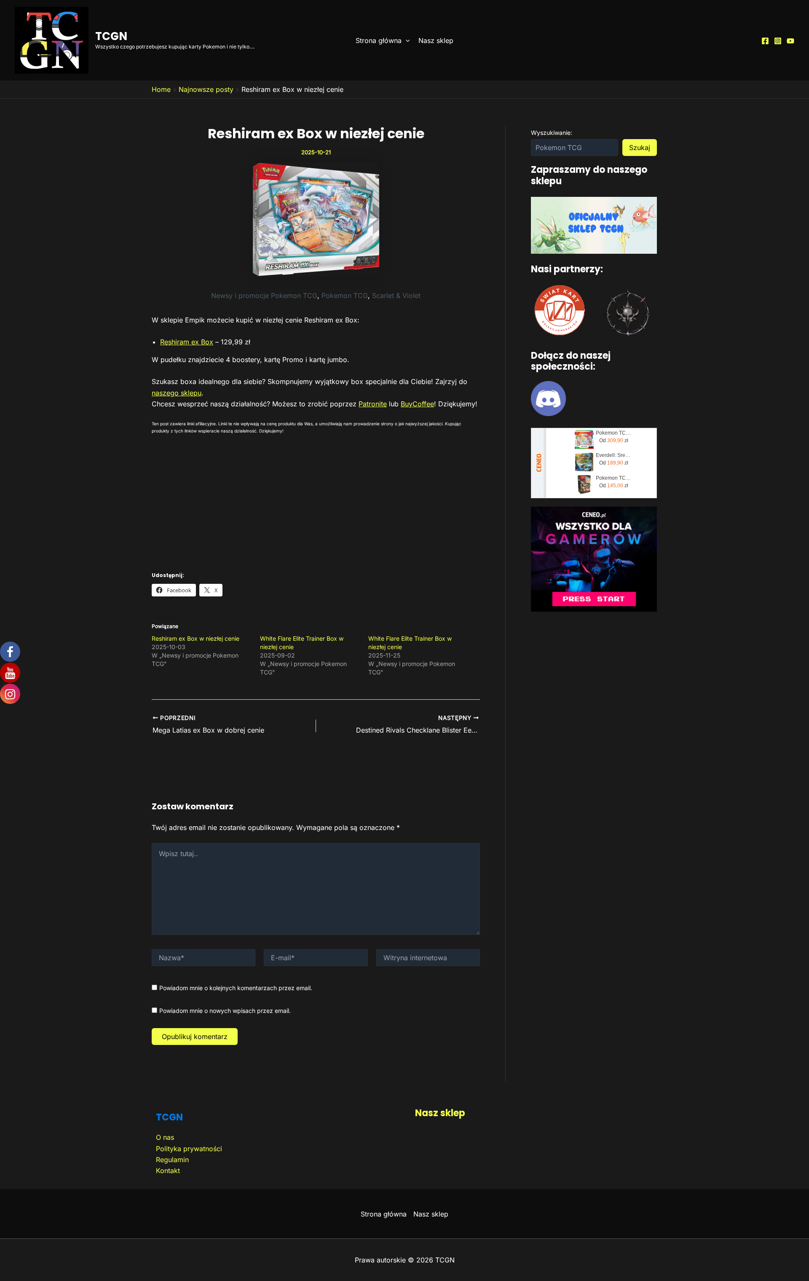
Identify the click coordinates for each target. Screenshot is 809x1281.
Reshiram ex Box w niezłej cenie (195, 638)
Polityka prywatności (189, 1148)
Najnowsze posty (206, 89)
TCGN (111, 36)
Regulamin (172, 1159)
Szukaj (639, 147)
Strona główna (379, 40)
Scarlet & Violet (396, 295)
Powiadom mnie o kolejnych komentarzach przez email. (235, 987)
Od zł (613, 440)
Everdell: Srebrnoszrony (613, 455)
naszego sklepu (176, 393)
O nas (165, 1137)
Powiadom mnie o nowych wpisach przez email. (225, 1010)
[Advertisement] (316, 500)
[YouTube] (790, 41)
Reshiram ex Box (186, 342)
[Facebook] (765, 41)
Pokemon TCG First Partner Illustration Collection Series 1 (613, 433)
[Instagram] (778, 41)
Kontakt (168, 1170)
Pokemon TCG (344, 295)
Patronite (373, 404)
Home (161, 89)
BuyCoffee (417, 404)
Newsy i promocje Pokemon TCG (264, 295)
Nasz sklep (435, 40)
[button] (406, 40)
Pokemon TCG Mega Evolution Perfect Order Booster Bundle (613, 478)
